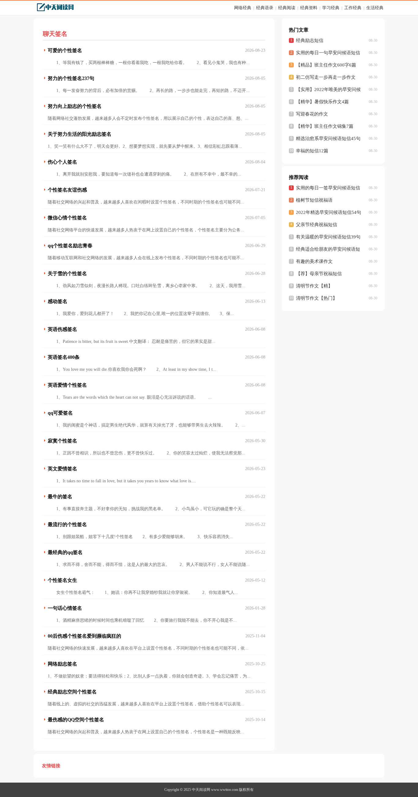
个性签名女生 (62, 580)
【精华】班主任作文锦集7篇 (324, 126)
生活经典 (374, 8)
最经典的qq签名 (65, 552)
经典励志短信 (309, 40)
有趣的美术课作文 (314, 261)
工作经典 (352, 8)
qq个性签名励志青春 (70, 245)
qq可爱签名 (60, 413)
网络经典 (242, 8)
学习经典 (330, 8)
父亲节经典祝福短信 (316, 224)
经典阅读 (286, 8)
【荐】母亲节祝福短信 (319, 273)
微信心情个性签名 (67, 217)
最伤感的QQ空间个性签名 (76, 719)
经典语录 (264, 8)
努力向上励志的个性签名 (75, 106)
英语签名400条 (64, 357)
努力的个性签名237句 (71, 78)
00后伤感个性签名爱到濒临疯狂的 (84, 636)
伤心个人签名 (62, 162)
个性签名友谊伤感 (67, 189)
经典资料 (308, 8)
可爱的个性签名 (65, 50)
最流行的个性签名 (67, 524)
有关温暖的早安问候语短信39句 (328, 236)
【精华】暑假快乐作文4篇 (322, 101)
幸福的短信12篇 (312, 150)
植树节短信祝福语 (314, 200)
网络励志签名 (62, 663)
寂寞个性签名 (62, 440)
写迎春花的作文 (312, 114)
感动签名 (57, 301)
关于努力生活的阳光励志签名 (79, 134)
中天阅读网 (201, 790)
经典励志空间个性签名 (72, 691)
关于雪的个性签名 (67, 273)
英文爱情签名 (62, 468)
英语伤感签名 (62, 329)
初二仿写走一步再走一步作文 (326, 77)
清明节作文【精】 (314, 285)
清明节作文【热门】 (316, 298)
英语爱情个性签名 (67, 385)
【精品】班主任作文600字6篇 (326, 65)
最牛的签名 (60, 496)
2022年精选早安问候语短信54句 (328, 212)
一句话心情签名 (65, 608)
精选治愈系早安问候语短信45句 (328, 138)
